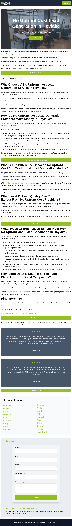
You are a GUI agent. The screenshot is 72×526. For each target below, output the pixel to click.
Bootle (5, 427)
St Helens (40, 423)
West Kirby (4, 313)
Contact (66, 3)
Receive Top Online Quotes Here (36, 318)
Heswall (18, 313)
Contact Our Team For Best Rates (36, 160)
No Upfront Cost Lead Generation (18, 292)
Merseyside (7, 421)
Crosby (5, 424)
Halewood (40, 417)
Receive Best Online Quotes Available (36, 223)
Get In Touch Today (36, 73)
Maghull (39, 411)
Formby (39, 408)
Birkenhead (26, 313)
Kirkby (39, 414)
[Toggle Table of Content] (19, 78)
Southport (40, 426)
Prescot (39, 420)
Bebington (40, 405)
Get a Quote (35, 37)
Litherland (6, 430)
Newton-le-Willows (43, 432)
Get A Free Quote (36, 390)
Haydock (40, 429)
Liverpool (33, 313)
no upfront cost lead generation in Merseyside (19, 183)
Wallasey (12, 313)
